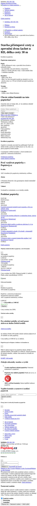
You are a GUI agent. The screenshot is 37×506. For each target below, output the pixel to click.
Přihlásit (3, 3)
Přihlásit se (5, 466)
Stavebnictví (8, 33)
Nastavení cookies (15, 504)
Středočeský (12, 219)
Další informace (26, 482)
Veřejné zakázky (9, 10)
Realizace (7, 12)
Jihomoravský (13, 226)
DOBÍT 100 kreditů (7, 358)
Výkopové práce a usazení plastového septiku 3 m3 (16, 238)
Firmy (6, 413)
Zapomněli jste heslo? (15, 466)
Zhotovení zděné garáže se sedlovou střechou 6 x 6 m (17, 224)
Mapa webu (8, 435)
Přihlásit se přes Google (8, 468)
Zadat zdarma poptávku (8, 158)
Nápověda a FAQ (10, 434)
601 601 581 (11, 1)
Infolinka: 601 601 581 (11, 22)
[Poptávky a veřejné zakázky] (14, 30)
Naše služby (8, 417)
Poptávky (7, 8)
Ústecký (11, 240)
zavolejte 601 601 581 (7, 118)
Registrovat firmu (11, 3)
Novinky (7, 410)
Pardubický (12, 233)
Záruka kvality (9, 411)
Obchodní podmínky (11, 423)
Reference (8, 13)
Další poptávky (5, 245)
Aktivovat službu (6, 329)
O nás (6, 439)
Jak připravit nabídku (11, 429)
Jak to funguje (9, 15)
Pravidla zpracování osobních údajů (15, 415)
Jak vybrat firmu (9, 425)
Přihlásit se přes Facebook (23, 468)
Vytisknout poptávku (7, 157)
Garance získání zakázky (12, 430)
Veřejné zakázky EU (11, 427)
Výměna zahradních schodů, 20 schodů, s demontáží (16, 231)
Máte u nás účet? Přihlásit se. (9, 115)
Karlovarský (12, 210)
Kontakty (7, 437)
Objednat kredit (5, 261)
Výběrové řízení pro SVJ (12, 418)
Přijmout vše (5, 504)
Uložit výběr (25, 504)
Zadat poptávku (14, 5)
